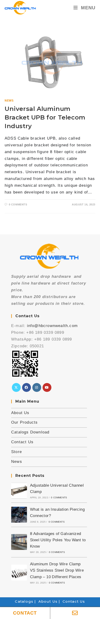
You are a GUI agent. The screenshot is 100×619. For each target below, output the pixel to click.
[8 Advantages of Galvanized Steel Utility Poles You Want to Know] (19, 542)
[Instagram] (36, 387)
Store (16, 452)
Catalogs (24, 601)
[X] (16, 387)
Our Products (24, 422)
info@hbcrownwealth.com (52, 326)
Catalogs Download (30, 432)
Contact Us (22, 442)
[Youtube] (47, 387)
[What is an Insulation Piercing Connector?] (19, 515)
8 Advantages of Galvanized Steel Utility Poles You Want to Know (58, 540)
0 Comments (18, 204)
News (9, 100)
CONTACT (25, 612)
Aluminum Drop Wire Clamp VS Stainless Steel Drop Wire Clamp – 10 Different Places (57, 570)
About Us (20, 413)
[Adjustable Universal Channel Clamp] (19, 491)
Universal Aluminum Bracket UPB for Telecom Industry (45, 117)
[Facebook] (26, 387)
